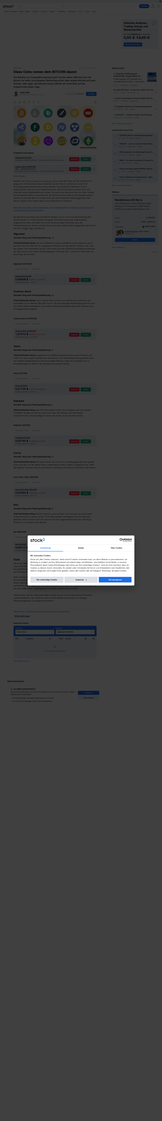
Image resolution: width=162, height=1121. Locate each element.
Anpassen (80, 580)
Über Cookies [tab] (116, 548)
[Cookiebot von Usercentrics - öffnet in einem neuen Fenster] (121, 540)
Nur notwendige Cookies (47, 580)
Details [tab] (81, 548)
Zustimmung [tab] (45, 548)
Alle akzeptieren (115, 580)
